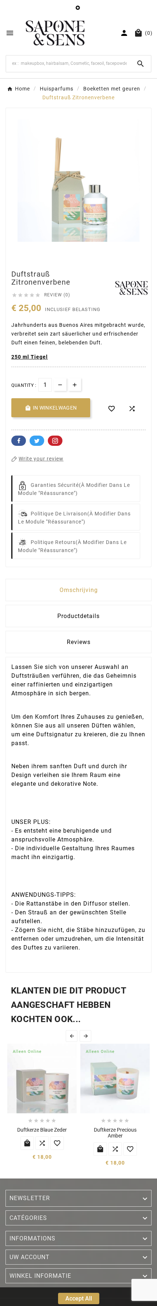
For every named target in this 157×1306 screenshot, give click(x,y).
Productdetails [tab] (78, 616)
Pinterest (55, 441)
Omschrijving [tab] (79, 590)
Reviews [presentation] (79, 642)
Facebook (18, 441)
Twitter (37, 441)
